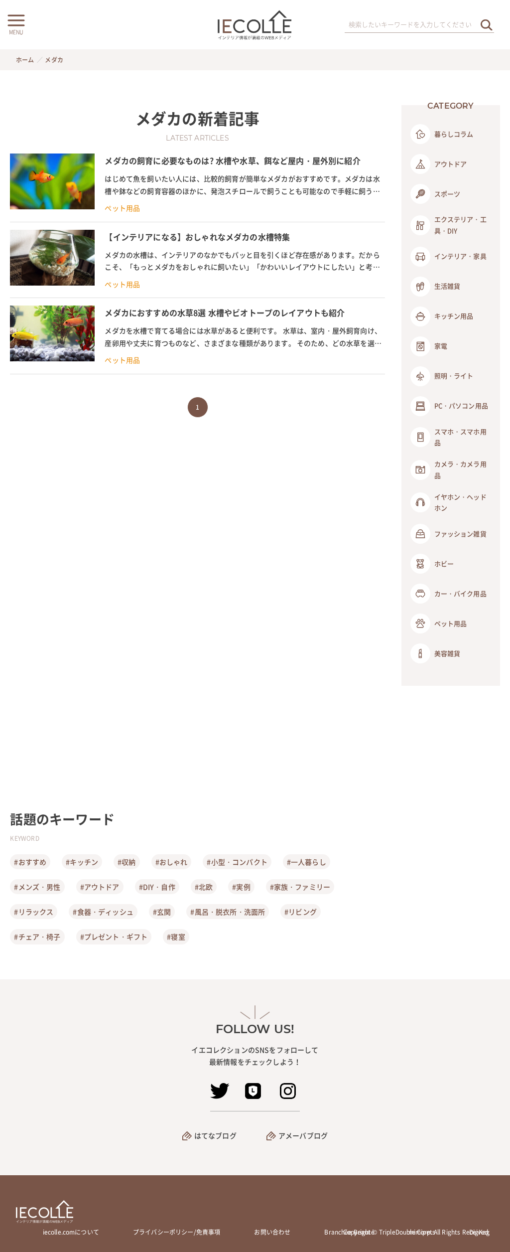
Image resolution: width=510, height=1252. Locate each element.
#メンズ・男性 (37, 887)
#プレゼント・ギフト (114, 936)
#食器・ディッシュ (103, 912)
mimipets (421, 1232)
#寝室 (176, 936)
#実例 (241, 887)
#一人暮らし (306, 862)
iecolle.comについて (71, 1232)
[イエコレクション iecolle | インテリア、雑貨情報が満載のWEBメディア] (255, 24)
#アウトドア (100, 887)
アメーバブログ (303, 1135)
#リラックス (33, 912)
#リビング (300, 912)
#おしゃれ (171, 862)
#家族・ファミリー (300, 887)
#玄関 (162, 912)
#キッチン (82, 862)
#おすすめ (30, 862)
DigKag (479, 1232)
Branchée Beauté (349, 1232)
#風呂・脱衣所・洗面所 (227, 912)
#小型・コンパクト (237, 862)
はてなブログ (215, 1135)
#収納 (126, 862)
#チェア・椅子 (37, 936)
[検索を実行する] (486, 24)
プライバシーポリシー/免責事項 (176, 1232)
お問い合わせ (272, 1232)
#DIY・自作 (157, 887)
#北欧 (204, 887)
